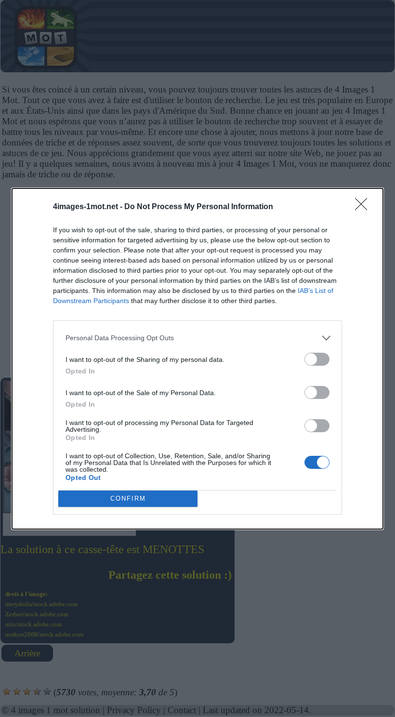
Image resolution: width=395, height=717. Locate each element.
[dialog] (197, 358)
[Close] (364, 207)
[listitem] (197, 338)
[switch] (316, 359)
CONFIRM (128, 498)
